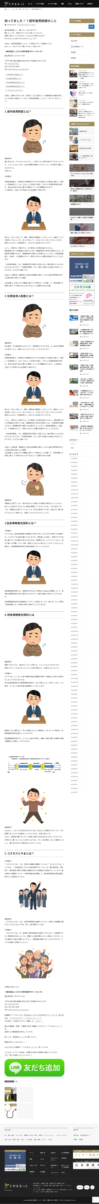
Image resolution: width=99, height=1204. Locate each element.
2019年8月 (74, 780)
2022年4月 (74, 663)
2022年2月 (74, 670)
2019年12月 (74, 772)
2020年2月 (74, 765)
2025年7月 (74, 509)
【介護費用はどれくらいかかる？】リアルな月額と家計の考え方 (86, 392)
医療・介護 (16, 1139)
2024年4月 (74, 568)
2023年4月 (74, 615)
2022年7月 (74, 651)
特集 (16, 1081)
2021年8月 (74, 694)
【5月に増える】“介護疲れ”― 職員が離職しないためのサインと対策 (87, 404)
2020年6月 (74, 749)
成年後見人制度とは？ (15, 75)
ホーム (31, 1152)
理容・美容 (11, 1135)
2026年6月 (74, 466)
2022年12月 (74, 631)
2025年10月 (74, 498)
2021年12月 (74, 678)
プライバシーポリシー (54, 1159)
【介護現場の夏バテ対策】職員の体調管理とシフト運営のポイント (86, 331)
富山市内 (82, 41)
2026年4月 (74, 474)
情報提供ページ (18, 1037)
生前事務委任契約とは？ (16, 82)
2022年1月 (74, 674)
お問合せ (53, 1152)
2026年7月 (74, 462)
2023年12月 (74, 584)
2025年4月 (74, 521)
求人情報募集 (65, 1152)
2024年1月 (74, 580)
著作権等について (54, 1166)
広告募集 (42, 1172)
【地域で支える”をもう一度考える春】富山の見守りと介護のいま (87, 416)
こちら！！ (39, 1021)
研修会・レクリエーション (46, 1135)
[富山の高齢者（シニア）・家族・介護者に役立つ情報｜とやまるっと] (14, 3)
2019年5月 (74, 792)
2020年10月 (74, 733)
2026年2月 (74, 482)
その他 (50, 1139)
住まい (23, 1139)
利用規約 (63, 1158)
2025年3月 (74, 525)
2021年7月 (74, 698)
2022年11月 (74, 635)
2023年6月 (74, 608)
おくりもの (19, 1135)
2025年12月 (74, 490)
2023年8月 (74, 600)
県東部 (82, 52)
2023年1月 (74, 627)
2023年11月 (74, 588)
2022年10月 (74, 639)
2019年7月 (74, 784)
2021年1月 (74, 721)
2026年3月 (74, 478)
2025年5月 (74, 517)
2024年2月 (74, 576)
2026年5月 (74, 470)
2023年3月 (74, 619)
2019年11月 (74, 776)
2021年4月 (74, 710)
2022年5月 (74, 659)
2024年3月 (74, 572)
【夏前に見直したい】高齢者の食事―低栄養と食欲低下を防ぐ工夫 (86, 355)
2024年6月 (74, 560)
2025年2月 (74, 529)
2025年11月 (74, 494)
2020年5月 (74, 753)
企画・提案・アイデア (40, 1139)
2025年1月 (74, 533)
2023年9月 (74, 596)
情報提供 (32, 1172)
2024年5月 (74, 564)
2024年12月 (74, 537)
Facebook (80, 1187)
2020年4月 (74, 757)
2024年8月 (74, 553)
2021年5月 (74, 706)
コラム (73, 444)
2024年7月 (74, 556)
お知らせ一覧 (33, 1165)
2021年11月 (74, 682)
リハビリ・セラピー (61, 1135)
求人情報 (29, 1139)
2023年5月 (74, 611)
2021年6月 (74, 702)
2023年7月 (74, 604)
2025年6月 (74, 513)
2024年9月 (74, 549)
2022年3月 (74, 666)
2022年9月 (74, 643)
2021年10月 (74, 686)
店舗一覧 (42, 1152)
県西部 (82, 58)
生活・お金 (8, 1139)
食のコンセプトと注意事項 (65, 1166)
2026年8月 (74, 458)
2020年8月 (74, 741)
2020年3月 (74, 761)
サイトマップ (54, 1172)
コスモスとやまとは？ (15, 90)
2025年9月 (74, 501)
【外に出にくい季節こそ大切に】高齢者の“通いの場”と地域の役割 (87, 381)
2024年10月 (74, 545)
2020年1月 (74, 769)
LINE (92, 1187)
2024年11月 (74, 541)
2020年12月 (74, 725)
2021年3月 (74, 714)
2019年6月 (74, 788)
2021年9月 (74, 690)
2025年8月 (74, 505)
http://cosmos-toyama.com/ (19, 69)
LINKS (63, 1172)
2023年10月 (74, 592)
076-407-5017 (13, 64)
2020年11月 (74, 729)
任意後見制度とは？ (14, 79)
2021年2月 (74, 718)
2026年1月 (74, 486)
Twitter (87, 1187)
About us (42, 1165)
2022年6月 (74, 655)
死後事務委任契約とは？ (16, 86)
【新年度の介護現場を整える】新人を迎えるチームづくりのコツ (86, 428)
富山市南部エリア (82, 46)
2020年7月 (74, 745)
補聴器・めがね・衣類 (30, 1135)
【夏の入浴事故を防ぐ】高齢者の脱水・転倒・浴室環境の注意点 (87, 343)
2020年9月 (74, 737)
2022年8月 (74, 647)
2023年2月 (74, 623)
